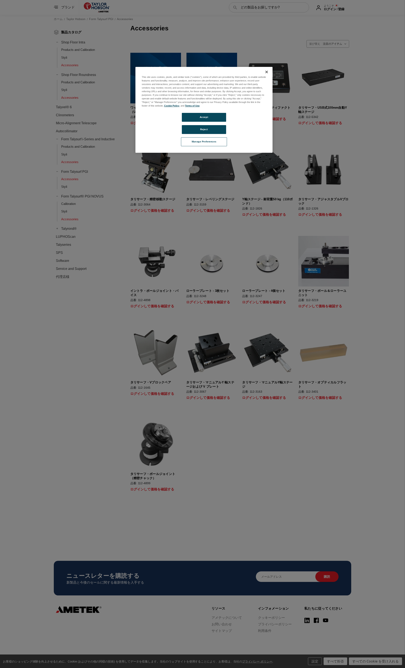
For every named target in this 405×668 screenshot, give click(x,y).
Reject (204, 129)
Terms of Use (192, 105)
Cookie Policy (171, 105)
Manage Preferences (204, 141)
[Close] (266, 72)
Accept (204, 117)
